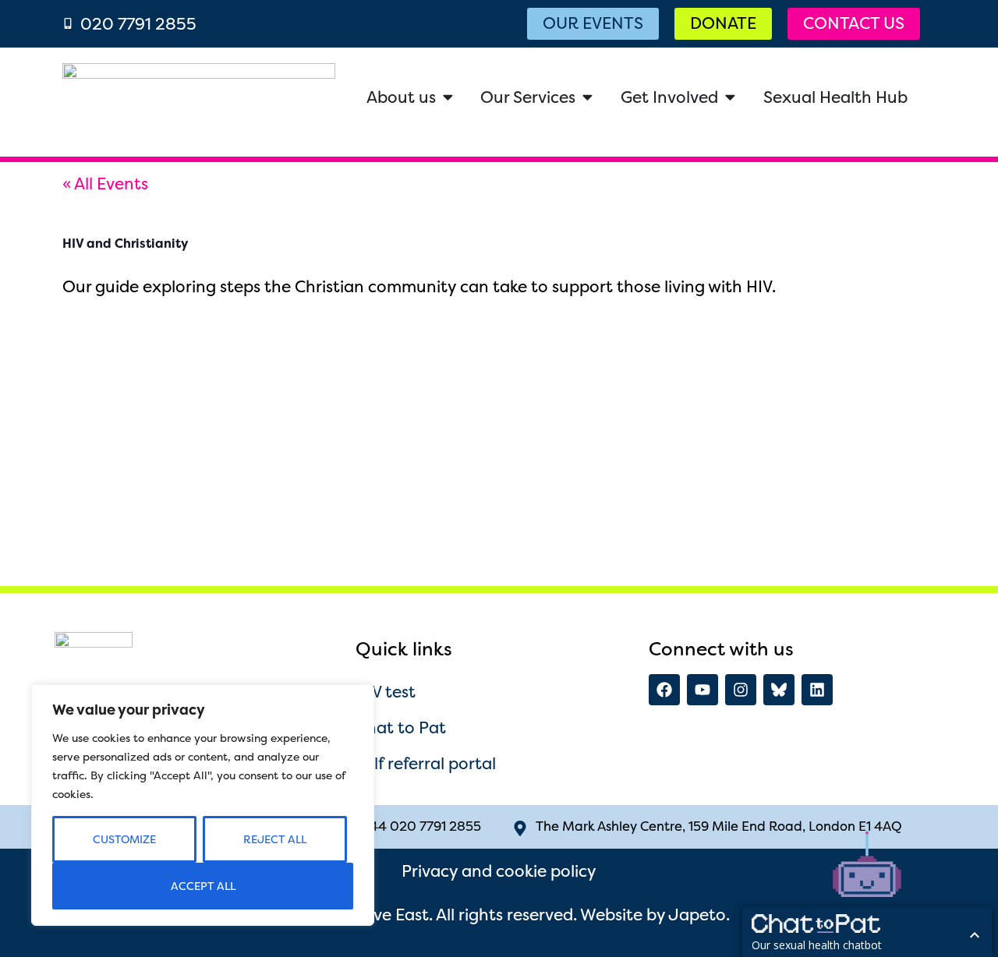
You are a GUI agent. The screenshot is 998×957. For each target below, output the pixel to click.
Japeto (697, 914)
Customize (124, 839)
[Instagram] (740, 689)
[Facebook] (664, 689)
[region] (202, 805)
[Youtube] (702, 689)
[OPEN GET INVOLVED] (730, 97)
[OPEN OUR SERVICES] (587, 97)
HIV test (386, 691)
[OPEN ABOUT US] (448, 97)
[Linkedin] (817, 689)
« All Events (105, 183)
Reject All (274, 839)
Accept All (203, 886)
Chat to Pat (401, 727)
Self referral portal (426, 763)
